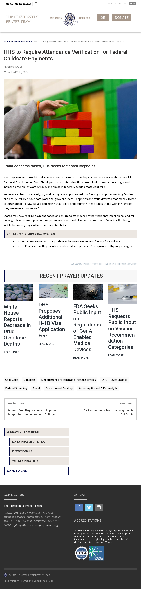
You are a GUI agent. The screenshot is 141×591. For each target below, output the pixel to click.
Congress (29, 379)
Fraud (36, 388)
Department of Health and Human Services (68, 379)
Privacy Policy (11, 580)
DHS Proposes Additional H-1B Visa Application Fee (52, 320)
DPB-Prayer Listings (114, 379)
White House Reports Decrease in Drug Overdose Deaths (17, 325)
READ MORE (11, 352)
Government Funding (59, 388)
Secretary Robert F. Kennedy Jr (97, 388)
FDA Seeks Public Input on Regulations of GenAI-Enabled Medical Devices (87, 328)
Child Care (11, 379)
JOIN (103, 17)
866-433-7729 (22, 512)
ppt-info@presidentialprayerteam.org (35, 525)
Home (7, 41)
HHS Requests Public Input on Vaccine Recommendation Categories (122, 328)
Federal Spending (16, 388)
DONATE (122, 17)
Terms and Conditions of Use (37, 580)
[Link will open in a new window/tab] (79, 507)
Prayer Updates (22, 41)
